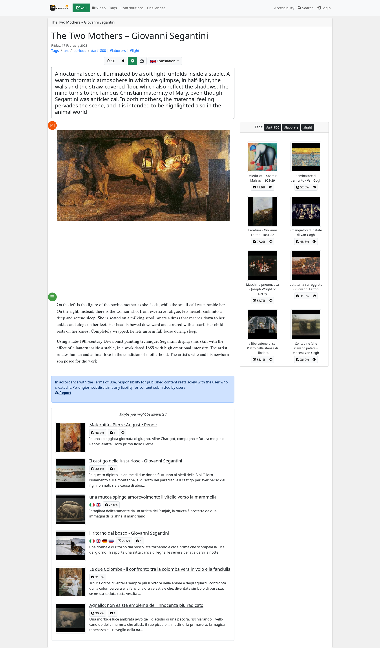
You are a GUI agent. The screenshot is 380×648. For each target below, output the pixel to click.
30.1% (99, 469)
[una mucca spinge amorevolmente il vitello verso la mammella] (72, 509)
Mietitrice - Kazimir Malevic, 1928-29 (262, 178)
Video (100, 8)
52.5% (304, 187)
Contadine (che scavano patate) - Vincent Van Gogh (306, 348)
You (83, 8)
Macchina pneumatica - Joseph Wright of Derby (262, 289)
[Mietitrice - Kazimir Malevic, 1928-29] (262, 156)
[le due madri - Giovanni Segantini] (143, 175)
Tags (113, 8)
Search (307, 8)
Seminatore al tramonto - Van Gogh (305, 178)
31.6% (304, 296)
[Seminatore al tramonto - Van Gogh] (305, 156)
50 (112, 61)
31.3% (99, 577)
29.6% (125, 541)
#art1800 (98, 50)
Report (64, 392)
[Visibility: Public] (142, 61)
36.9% (304, 359)
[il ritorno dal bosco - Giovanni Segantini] (72, 545)
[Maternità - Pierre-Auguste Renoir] (72, 437)
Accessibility (284, 8)
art (66, 50)
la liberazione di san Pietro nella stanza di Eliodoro (262, 348)
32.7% (260, 300)
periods (79, 50)
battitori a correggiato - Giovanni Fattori (306, 286)
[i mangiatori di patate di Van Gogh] (305, 210)
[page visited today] (122, 432)
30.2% (99, 613)
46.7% (99, 433)
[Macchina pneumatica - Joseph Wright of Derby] (262, 265)
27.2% (260, 241)
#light (134, 50)
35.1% (260, 359)
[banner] (58, 8)
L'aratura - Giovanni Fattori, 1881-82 (262, 232)
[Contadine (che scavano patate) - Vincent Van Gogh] (305, 324)
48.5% (304, 241)
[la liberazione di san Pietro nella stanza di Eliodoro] (262, 324)
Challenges (156, 8)
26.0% (113, 505)
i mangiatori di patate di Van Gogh (306, 232)
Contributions (132, 8)
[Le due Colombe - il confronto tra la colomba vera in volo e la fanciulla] (72, 582)
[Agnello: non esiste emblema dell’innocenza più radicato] (72, 618)
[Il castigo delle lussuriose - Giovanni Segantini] (72, 473)
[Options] (132, 61)
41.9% (260, 187)
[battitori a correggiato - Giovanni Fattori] (305, 265)
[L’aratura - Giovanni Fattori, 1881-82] (262, 210)
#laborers (118, 50)
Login (326, 8)
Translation (166, 61)
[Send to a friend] (122, 61)
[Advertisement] (142, 259)
